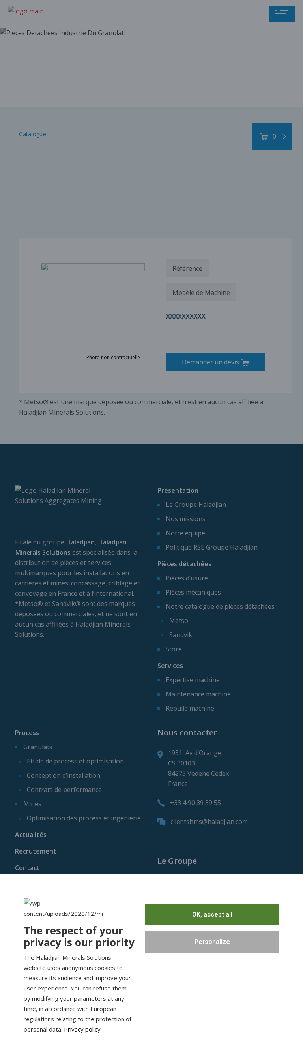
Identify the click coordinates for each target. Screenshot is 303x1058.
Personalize (212, 941)
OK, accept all (212, 914)
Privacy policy (82, 1029)
